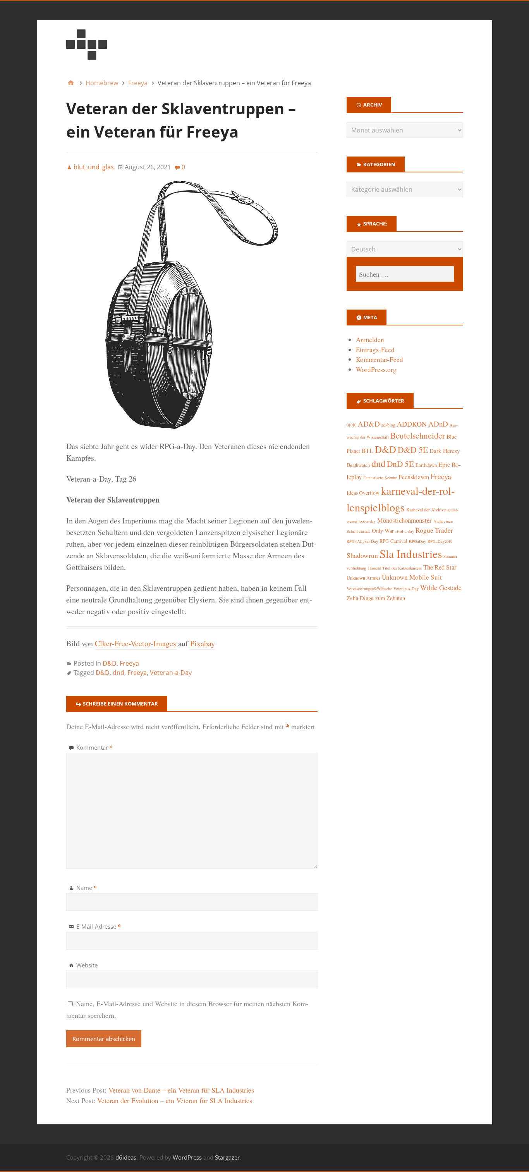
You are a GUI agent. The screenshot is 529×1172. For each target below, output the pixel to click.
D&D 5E (413, 449)
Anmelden (370, 339)
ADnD (438, 424)
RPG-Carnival (393, 541)
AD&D (369, 424)
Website (87, 965)
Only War (383, 530)
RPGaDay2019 (440, 541)
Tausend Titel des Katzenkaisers (395, 568)
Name (86, 887)
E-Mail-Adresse (98, 926)
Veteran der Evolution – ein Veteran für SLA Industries (174, 1100)
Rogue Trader (434, 530)
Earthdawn (426, 465)
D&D (110, 663)
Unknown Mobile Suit (412, 577)
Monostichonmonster (404, 520)
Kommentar (94, 747)
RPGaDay (417, 541)
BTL (367, 450)
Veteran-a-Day (171, 672)
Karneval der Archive (426, 510)
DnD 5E (400, 463)
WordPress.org (376, 369)
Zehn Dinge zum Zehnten (376, 598)
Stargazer (227, 1157)
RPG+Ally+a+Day (362, 541)
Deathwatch (358, 465)
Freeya (129, 663)
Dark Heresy (444, 450)
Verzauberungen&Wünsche (369, 588)
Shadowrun (362, 555)
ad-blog (388, 425)
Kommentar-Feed (379, 359)
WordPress (187, 1157)
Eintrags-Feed (375, 349)
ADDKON (412, 424)
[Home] (71, 83)
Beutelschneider (417, 435)
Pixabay (202, 643)
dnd (118, 672)
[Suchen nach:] (404, 274)
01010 (351, 425)
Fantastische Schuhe (380, 477)
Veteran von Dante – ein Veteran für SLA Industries (181, 1090)
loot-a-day (367, 521)
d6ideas (125, 1157)
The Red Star (440, 567)
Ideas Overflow (363, 492)
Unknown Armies (363, 578)
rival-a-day (404, 531)
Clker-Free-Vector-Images (135, 643)
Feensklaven (413, 477)
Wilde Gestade (441, 587)
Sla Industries (411, 553)
